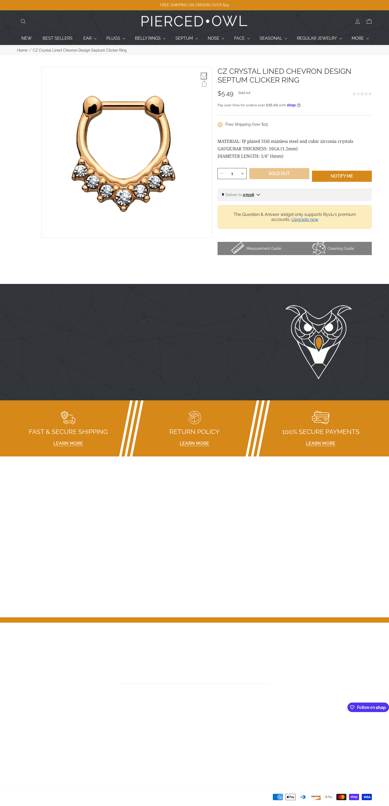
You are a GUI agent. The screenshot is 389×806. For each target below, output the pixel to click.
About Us (26, 741)
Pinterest (205, 748)
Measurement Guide (127, 734)
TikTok (203, 741)
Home (22, 50)
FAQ (111, 728)
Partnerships (119, 741)
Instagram (207, 734)
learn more (68, 443)
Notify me (342, 176)
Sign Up (294, 734)
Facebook (206, 728)
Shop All (25, 755)
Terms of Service (124, 762)
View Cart (296, 741)
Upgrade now (304, 219)
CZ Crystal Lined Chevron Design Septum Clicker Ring (80, 50)
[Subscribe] (268, 678)
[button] (23, 21)
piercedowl (41, 798)
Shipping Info (120, 755)
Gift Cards (26, 748)
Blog (21, 762)
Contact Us (28, 734)
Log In (293, 728)
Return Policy (120, 748)
